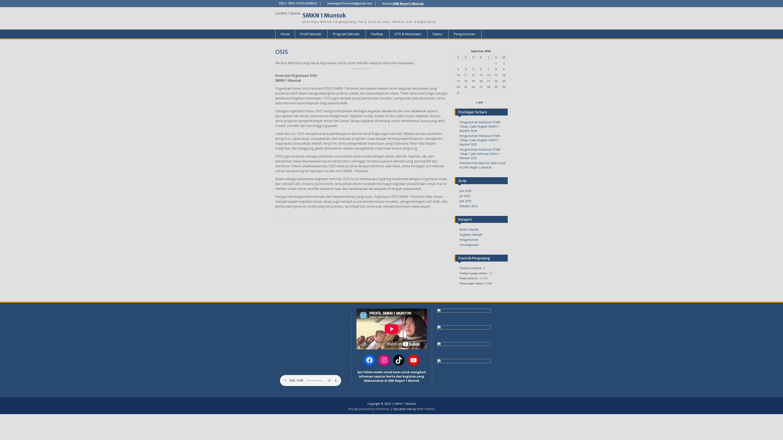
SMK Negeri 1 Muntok (408, 4)
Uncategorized (469, 245)
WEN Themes (426, 409)
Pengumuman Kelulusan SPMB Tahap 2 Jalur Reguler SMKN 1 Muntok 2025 (479, 140)
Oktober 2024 (468, 206)
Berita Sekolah (469, 229)
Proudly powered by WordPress (369, 409)
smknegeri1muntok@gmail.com (349, 3)
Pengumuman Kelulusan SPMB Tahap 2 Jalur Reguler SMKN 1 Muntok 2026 (479, 126)
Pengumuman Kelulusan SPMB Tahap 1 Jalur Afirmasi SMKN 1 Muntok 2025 (479, 153)
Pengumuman (468, 240)
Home (285, 34)
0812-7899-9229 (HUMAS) (298, 3)
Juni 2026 (465, 191)
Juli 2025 (464, 196)
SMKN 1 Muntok (324, 15)
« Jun (479, 102)
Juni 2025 (465, 201)
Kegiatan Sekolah (470, 234)
